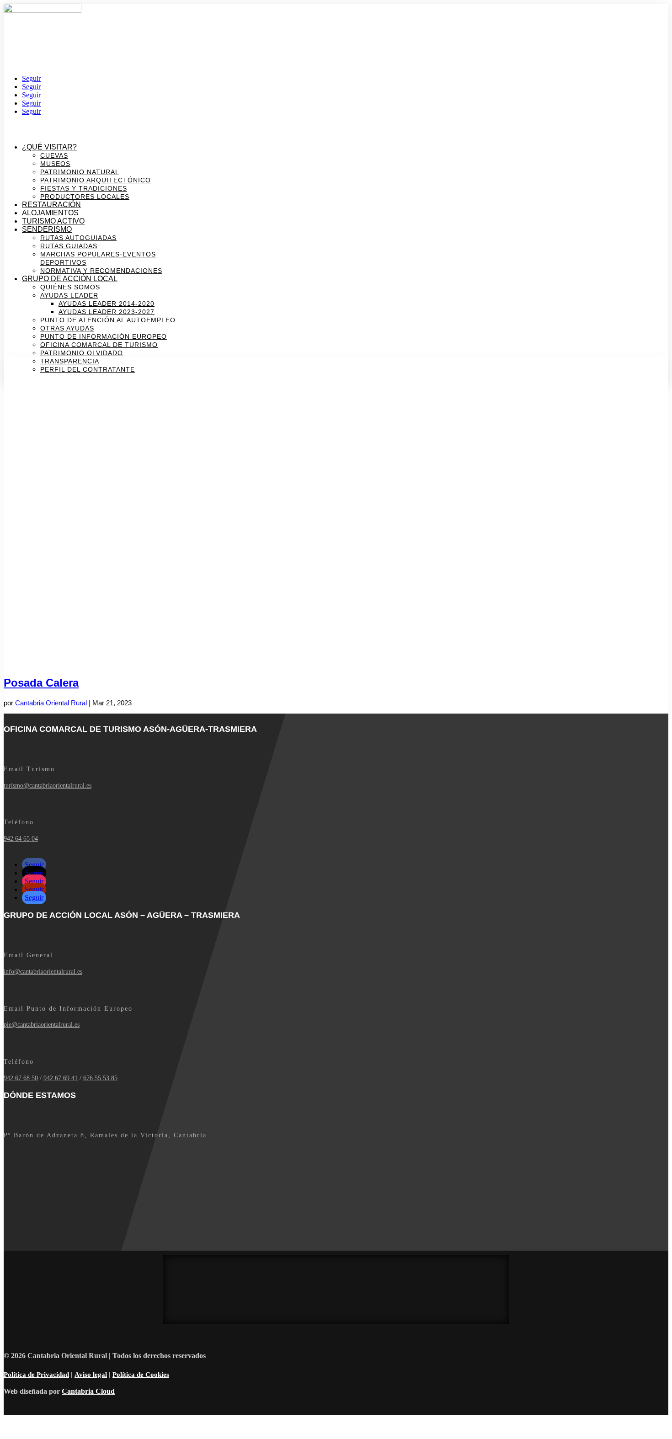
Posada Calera (41, 683)
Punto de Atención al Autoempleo (108, 320)
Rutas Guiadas (68, 246)
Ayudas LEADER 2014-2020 (107, 303)
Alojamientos (50, 213)
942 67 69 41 (60, 1078)
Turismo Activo (53, 221)
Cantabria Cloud (88, 1391)
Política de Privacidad (36, 1374)
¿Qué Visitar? (49, 147)
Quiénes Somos (70, 287)
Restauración (51, 204)
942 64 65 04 (21, 838)
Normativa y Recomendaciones (101, 270)
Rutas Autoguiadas (78, 237)
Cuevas (54, 155)
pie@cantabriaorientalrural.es (42, 1024)
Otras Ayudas (67, 328)
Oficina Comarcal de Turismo (99, 344)
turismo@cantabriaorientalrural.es (47, 785)
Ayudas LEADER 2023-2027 (107, 311)
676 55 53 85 (100, 1078)
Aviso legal (91, 1374)
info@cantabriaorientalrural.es (43, 971)
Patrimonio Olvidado (81, 353)
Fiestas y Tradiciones (83, 188)
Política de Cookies (140, 1374)
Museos (55, 163)
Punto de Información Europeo (103, 336)
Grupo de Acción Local (69, 278)
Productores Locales (84, 196)
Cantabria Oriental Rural (51, 703)
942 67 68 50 (21, 1078)
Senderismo (47, 229)
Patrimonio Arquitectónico (95, 180)
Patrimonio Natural (79, 172)
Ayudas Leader (69, 295)
